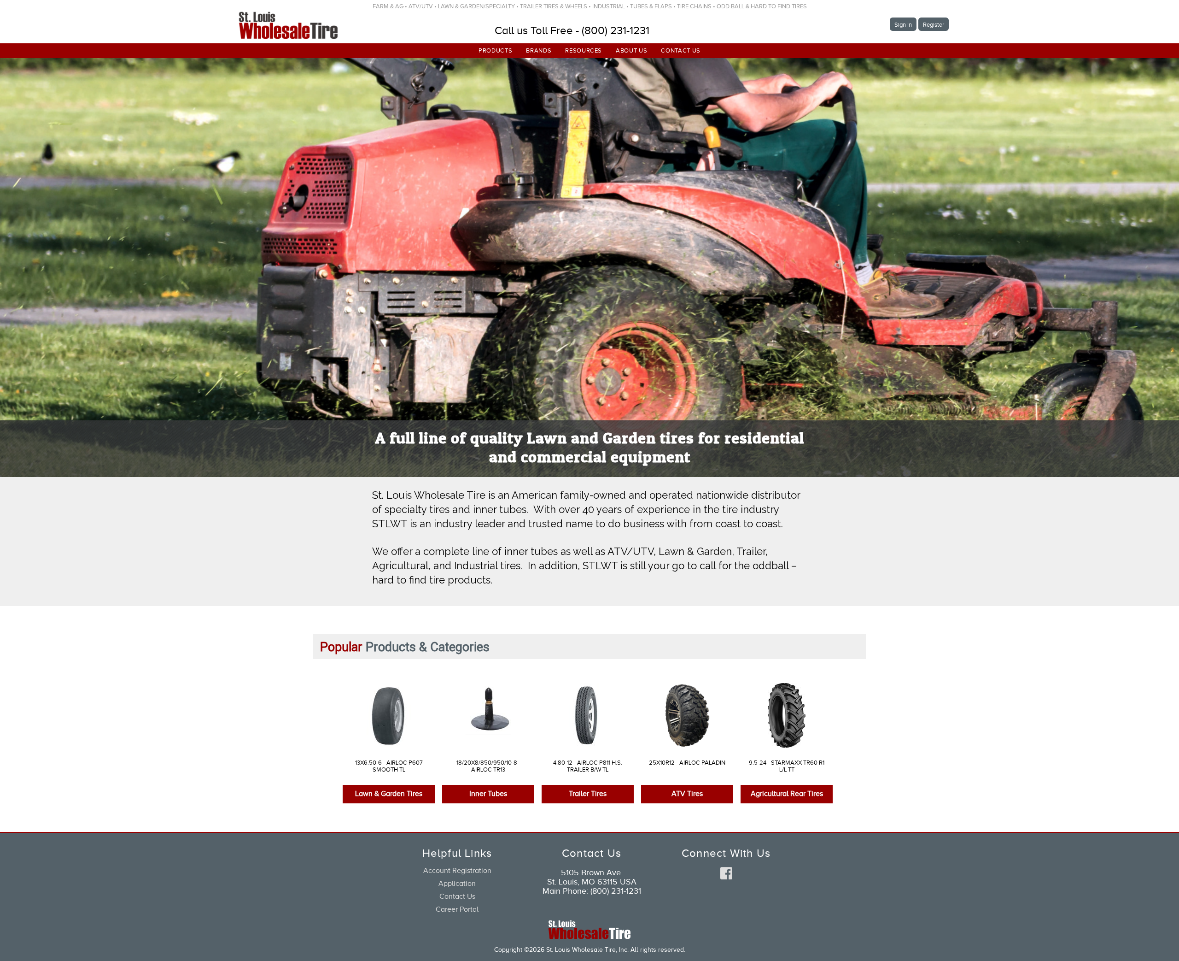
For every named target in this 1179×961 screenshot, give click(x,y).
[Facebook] (726, 874)
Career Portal (457, 909)
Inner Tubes (488, 794)
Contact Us (680, 50)
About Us (631, 50)
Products (495, 50)
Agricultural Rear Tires (787, 794)
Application (457, 883)
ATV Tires (687, 794)
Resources (583, 50)
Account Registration (457, 871)
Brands (538, 50)
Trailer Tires (588, 794)
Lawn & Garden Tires (388, 794)
